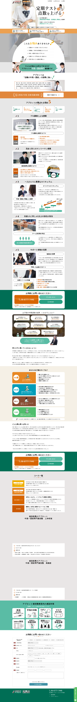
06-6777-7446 (27, 299)
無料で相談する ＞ (53, 95)
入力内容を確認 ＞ (38, 684)
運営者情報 (53, 694)
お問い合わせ (57, 1)
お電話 (63, 1)
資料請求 (50, 1)
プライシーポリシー (54, 696)
